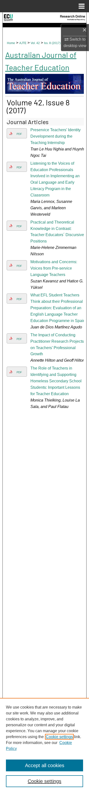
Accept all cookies (44, 765)
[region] (44, 745)
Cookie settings (59, 737)
